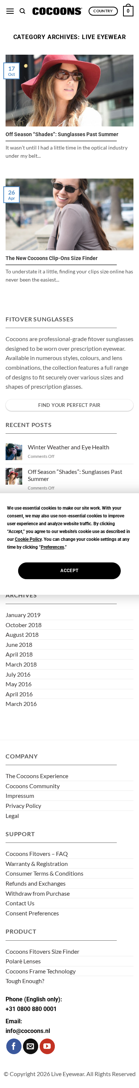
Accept (69, 570)
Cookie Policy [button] (28, 539)
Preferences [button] (52, 547)
